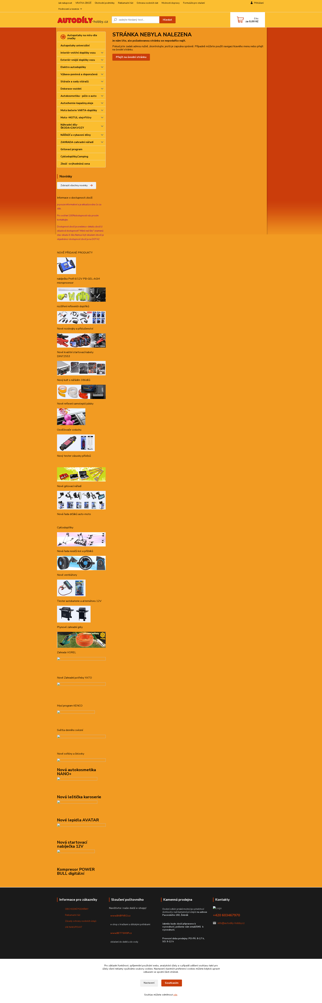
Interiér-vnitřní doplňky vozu (78, 52)
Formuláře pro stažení (194, 3)
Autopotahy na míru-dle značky (82, 37)
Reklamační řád (125, 3)
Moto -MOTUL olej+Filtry (76, 117)
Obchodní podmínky (105, 3)
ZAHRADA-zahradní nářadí (77, 142)
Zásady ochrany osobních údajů (80, 921)
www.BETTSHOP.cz (121, 933)
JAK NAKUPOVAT (73, 927)
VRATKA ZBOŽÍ (83, 3)
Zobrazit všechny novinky (74, 185)
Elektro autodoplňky (73, 67)
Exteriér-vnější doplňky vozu (78, 60)
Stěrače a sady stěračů (75, 81)
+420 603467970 (226, 915)
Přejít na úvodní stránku (131, 57)
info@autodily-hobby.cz (231, 923)
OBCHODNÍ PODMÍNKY (76, 909)
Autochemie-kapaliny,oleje (77, 103)
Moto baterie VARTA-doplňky (79, 110)
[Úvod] (83, 19)
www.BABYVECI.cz (120, 915)
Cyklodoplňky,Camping (74, 156)
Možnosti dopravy (171, 3)
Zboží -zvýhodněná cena (75, 163)
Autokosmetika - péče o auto (78, 96)
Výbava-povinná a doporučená (79, 74)
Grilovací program (71, 149)
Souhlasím (171, 983)
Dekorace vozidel (71, 88)
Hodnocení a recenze (68, 9)
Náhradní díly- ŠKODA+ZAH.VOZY (72, 126)
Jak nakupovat (65, 3)
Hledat (167, 20)
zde (175, 994)
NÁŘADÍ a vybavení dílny (76, 135)
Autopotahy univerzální (75, 45)
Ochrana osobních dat (147, 3)
